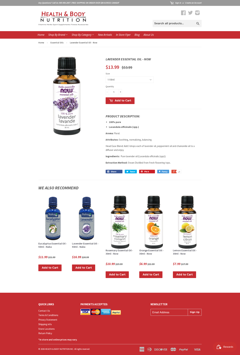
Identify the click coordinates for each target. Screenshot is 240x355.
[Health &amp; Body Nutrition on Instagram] (197, 13)
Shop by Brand (57, 35)
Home (41, 35)
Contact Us (44, 310)
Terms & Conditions (48, 315)
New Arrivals (105, 35)
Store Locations (46, 328)
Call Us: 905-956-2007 (61, 2)
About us (149, 35)
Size (108, 73)
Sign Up (195, 312)
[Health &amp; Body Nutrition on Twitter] (190, 13)
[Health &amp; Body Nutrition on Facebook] (183, 13)
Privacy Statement (47, 319)
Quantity (110, 86)
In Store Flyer (123, 35)
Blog (137, 35)
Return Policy (45, 333)
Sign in (178, 2)
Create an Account (193, 2)
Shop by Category (82, 35)
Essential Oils (57, 42)
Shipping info (45, 324)
